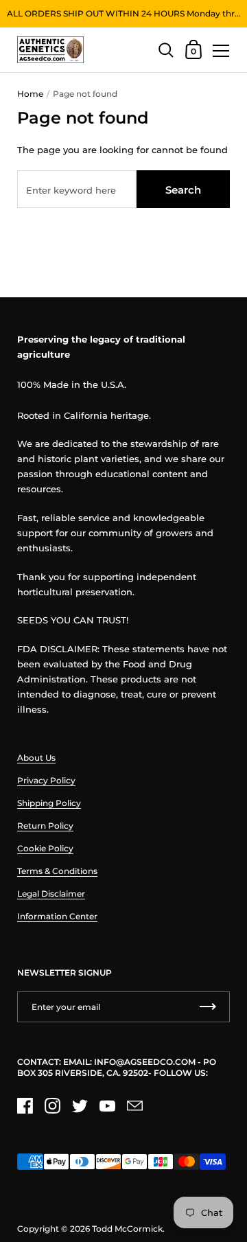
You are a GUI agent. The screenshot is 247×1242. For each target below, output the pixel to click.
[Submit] (208, 1006)
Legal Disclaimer (51, 893)
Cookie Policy (45, 848)
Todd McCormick (127, 1228)
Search (183, 189)
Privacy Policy (46, 780)
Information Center (57, 916)
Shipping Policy (49, 803)
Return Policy (45, 825)
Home (30, 94)
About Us (36, 757)
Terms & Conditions (57, 871)
